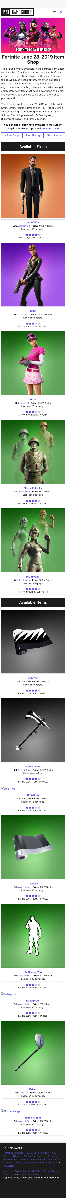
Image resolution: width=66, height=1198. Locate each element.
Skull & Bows (24, 770)
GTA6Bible (8, 1165)
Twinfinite (8, 1152)
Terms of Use (10, 1174)
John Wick (23, 314)
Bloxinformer (52, 1162)
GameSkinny (28, 1159)
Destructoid (53, 1156)
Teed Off (24, 403)
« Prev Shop (12, 135)
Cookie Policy (35, 1171)
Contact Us (20, 1171)
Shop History (33, 135)
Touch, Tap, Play (23, 1162)
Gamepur (19, 1152)
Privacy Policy (51, 1171)
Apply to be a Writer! (29, 1174)
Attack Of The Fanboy (37, 1152)
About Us (8, 1171)
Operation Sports (45, 1159)
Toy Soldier (24, 491)
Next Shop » (54, 135)
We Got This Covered (34, 1156)
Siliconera (17, 1156)
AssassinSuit (23, 226)
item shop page (49, 128)
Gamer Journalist (11, 1159)
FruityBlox (39, 1162)
